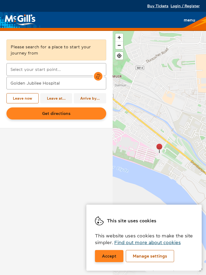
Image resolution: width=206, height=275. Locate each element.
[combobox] (56, 69)
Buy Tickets (157, 6)
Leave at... (56, 98)
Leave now (22, 98)
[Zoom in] (119, 37)
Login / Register (185, 6)
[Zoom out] (119, 45)
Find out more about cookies (147, 242)
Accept (109, 256)
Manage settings (150, 256)
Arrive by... (90, 98)
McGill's (20, 20)
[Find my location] (119, 56)
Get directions (56, 113)
